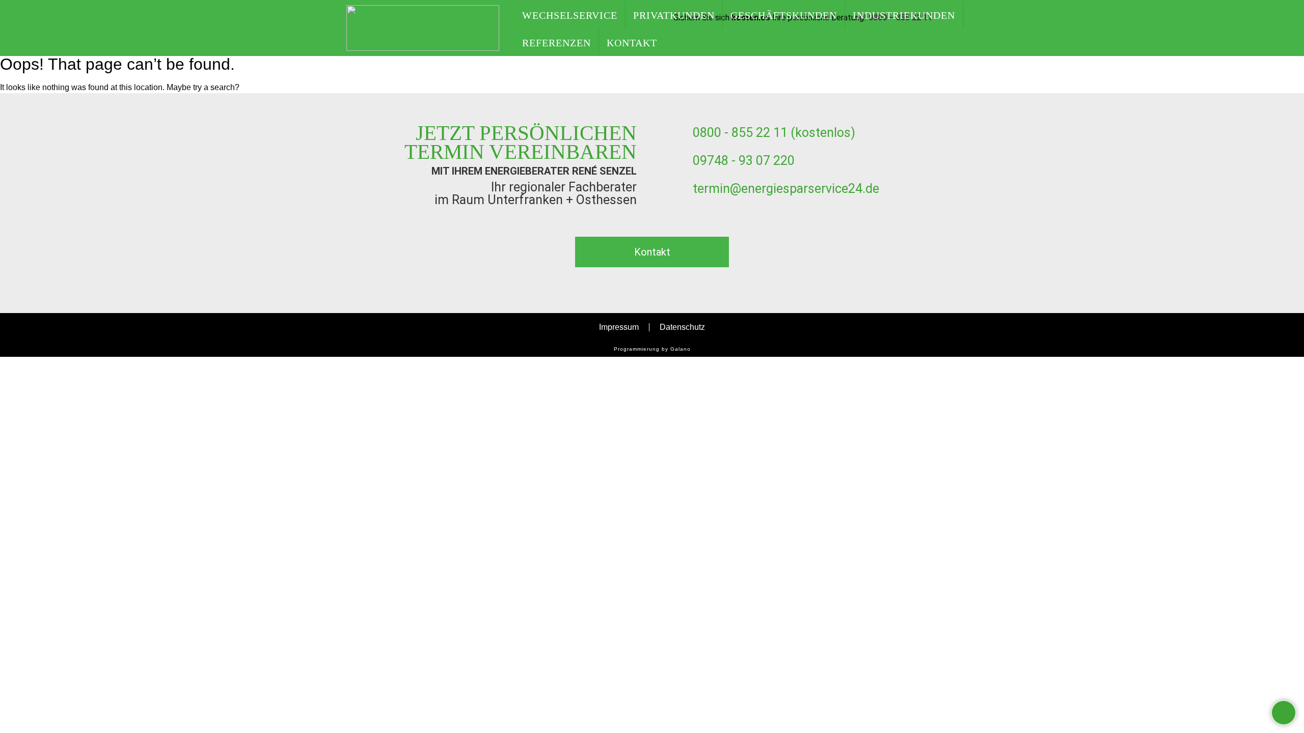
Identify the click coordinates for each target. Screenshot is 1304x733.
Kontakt (632, 42)
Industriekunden (904, 15)
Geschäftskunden (783, 15)
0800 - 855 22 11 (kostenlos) (774, 132)
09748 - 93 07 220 (744, 160)
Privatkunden (674, 15)
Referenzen (556, 42)
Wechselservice (569, 15)
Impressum (619, 327)
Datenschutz (682, 327)
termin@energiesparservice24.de (786, 188)
